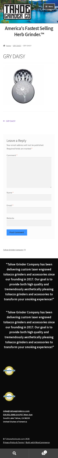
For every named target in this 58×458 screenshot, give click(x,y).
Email (10, 205)
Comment (12, 155)
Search (14, 453)
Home (8, 45)
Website (10, 218)
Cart (37, 451)
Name (10, 192)
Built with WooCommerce (38, 442)
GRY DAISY (17, 45)
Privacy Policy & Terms (13, 442)
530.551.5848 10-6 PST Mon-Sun (18, 414)
